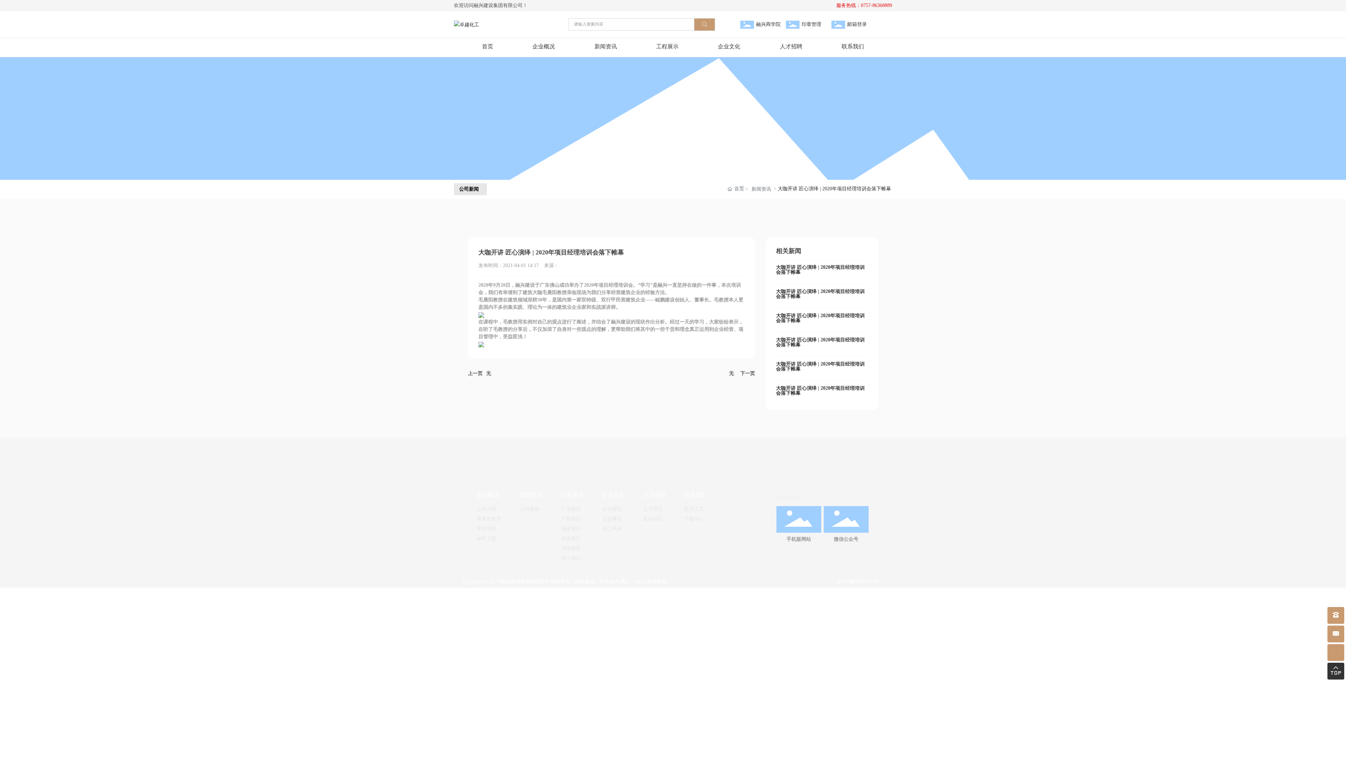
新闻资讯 (761, 189)
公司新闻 (469, 189)
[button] (663, 170)
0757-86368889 (876, 5)
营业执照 (656, 581)
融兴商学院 (768, 24)
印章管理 (811, 24)
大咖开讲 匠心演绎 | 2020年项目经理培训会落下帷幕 (820, 270)
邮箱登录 (857, 24)
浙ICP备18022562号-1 (860, 581)
